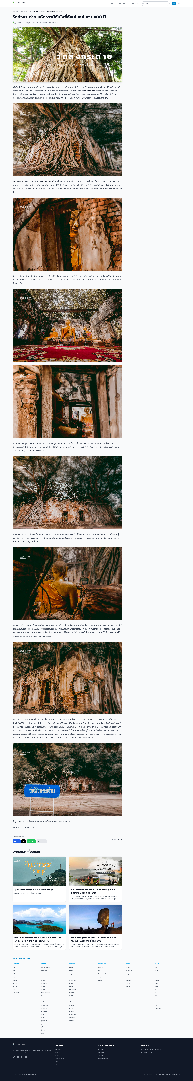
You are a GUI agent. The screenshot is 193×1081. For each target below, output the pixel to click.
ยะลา (156, 996)
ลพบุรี (42, 1002)
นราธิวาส (157, 980)
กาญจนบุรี (100, 968)
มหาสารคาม (72, 990)
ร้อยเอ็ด (71, 999)
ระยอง (128, 983)
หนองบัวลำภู (72, 1015)
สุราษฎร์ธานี (158, 1008)
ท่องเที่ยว (24, 12)
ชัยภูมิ (70, 974)
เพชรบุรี (100, 980)
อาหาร (57, 1062)
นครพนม (71, 977)
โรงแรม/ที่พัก (59, 1059)
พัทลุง (156, 990)
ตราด (127, 977)
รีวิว (56, 1065)
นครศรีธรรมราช (159, 977)
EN (178, 3)
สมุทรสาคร (44, 1011)
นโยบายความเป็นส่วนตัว (149, 1074)
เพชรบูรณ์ (43, 1033)
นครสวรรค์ (44, 983)
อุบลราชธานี (72, 1024)
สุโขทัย (42, 1024)
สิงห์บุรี (43, 1018)
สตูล (156, 1005)
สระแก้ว (128, 986)
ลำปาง (14, 974)
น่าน (14, 968)
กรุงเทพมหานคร (45, 968)
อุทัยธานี (43, 1027)
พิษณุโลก (43, 999)
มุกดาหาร (71, 993)
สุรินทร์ (71, 1008)
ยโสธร (71, 996)
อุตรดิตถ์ (15, 980)
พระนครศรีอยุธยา (45, 993)
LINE (32, 841)
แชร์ (18, 841)
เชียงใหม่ (15, 986)
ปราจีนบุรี (128, 980)
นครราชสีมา (72, 980)
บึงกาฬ (71, 983)
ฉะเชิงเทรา (129, 971)
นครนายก (43, 977)
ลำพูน (14, 977)
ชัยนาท (43, 974)
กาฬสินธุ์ (71, 968)
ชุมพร (156, 971)
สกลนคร (71, 1005)
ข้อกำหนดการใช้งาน (165, 1074)
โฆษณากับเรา (176, 1074)
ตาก (99, 971)
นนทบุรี (43, 986)
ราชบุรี (99, 977)
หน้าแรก (113, 3)
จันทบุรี (128, 968)
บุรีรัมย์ (71, 986)
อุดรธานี (71, 1021)
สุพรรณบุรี (44, 1021)
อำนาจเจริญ (72, 1018)
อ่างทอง (43, 1030)
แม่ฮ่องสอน (16, 993)
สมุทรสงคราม (44, 1008)
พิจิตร (42, 996)
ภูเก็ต (156, 993)
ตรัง (156, 974)
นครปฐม (43, 980)
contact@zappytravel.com (153, 1049)
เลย (70, 1027)
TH (174, 3)
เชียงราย (15, 983)
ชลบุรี (127, 974)
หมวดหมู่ (122, 3)
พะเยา (14, 971)
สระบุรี (42, 1015)
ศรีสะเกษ (71, 1002)
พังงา (156, 986)
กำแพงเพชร (44, 971)
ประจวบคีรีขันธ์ (102, 974)
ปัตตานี (157, 983)
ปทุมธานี (43, 990)
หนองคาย (72, 1011)
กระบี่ (156, 968)
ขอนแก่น (71, 971)
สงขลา (156, 1002)
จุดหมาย (133, 3)
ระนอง (156, 999)
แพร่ (14, 990)
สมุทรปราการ (44, 1005)
